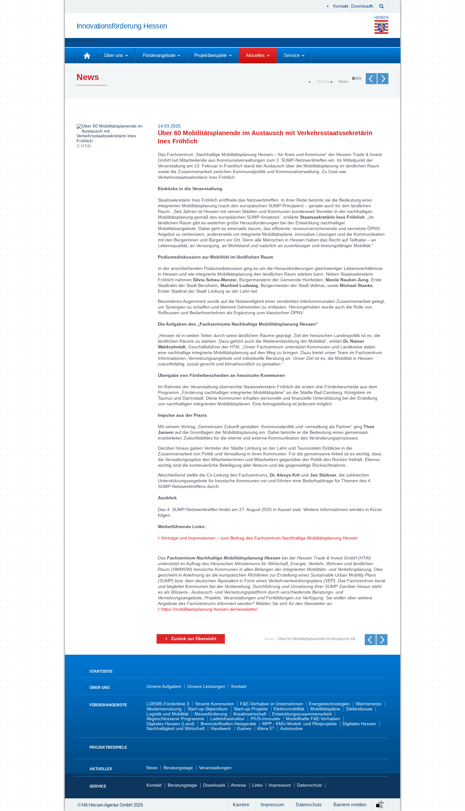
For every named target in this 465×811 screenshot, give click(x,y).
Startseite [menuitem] (87, 55)
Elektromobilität (289, 709)
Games (244, 728)
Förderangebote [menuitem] (159, 55)
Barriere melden (349, 804)
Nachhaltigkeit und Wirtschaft (175, 728)
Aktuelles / (325, 81)
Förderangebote (108, 705)
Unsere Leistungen (206, 686)
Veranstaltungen (215, 767)
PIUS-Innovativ (265, 718)
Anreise (238, 785)
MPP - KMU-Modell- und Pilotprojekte (299, 723)
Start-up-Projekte (251, 709)
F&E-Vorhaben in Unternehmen (271, 704)
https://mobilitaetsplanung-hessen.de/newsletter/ (209, 609)
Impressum (280, 785)
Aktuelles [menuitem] (255, 55)
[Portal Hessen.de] (382, 24)
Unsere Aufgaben (163, 686)
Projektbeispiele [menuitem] (210, 55)
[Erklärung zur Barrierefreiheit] (380, 804)
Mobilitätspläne (325, 709)
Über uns (100, 687)
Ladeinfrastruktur (227, 718)
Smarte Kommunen (214, 704)
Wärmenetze (368, 704)
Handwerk (221, 728)
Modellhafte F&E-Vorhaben (313, 718)
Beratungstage (178, 767)
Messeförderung (211, 714)
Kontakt (340, 6)
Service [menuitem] (292, 55)
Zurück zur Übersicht (193, 638)
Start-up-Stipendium (208, 709)
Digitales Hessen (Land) (170, 723)
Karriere (241, 804)
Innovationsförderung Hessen (122, 26)
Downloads (362, 6)
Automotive (291, 728)
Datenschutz (309, 785)
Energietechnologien (329, 704)
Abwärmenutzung (164, 709)
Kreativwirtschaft (249, 714)
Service (98, 786)
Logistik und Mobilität (167, 714)
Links (257, 785)
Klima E (265, 728)
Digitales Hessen (359, 723)
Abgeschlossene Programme (175, 718)
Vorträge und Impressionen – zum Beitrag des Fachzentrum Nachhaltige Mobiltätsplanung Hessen (259, 538)
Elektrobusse (359, 709)
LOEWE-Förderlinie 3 (167, 704)
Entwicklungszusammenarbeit (302, 714)
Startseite (101, 671)
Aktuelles (101, 769)
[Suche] (381, 6)
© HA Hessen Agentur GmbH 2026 (110, 805)
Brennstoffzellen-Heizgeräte (228, 723)
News (343, 81)
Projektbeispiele (108, 747)
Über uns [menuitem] (113, 55)
